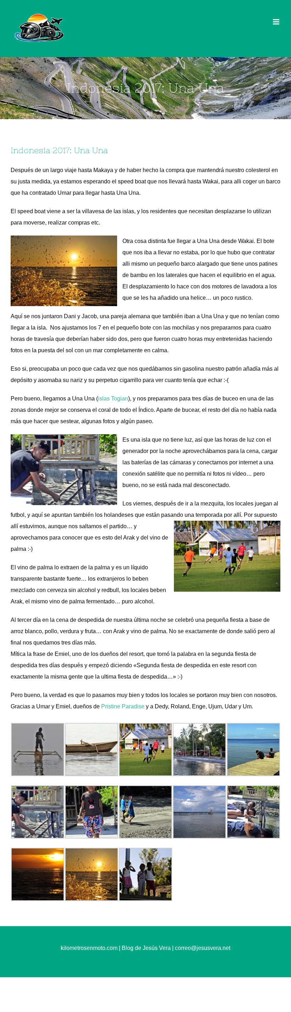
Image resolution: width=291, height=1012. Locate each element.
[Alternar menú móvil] (276, 22)
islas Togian (113, 399)
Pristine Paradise (122, 706)
